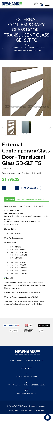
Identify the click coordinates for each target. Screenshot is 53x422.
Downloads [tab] (20, 199)
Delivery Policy (26, 411)
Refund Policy (39, 411)
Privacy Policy (13, 411)
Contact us (39, 360)
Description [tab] (9, 199)
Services (20, 360)
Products (29, 360)
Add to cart (30, 188)
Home (26, 45)
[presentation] (3, 127)
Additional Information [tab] (35, 199)
